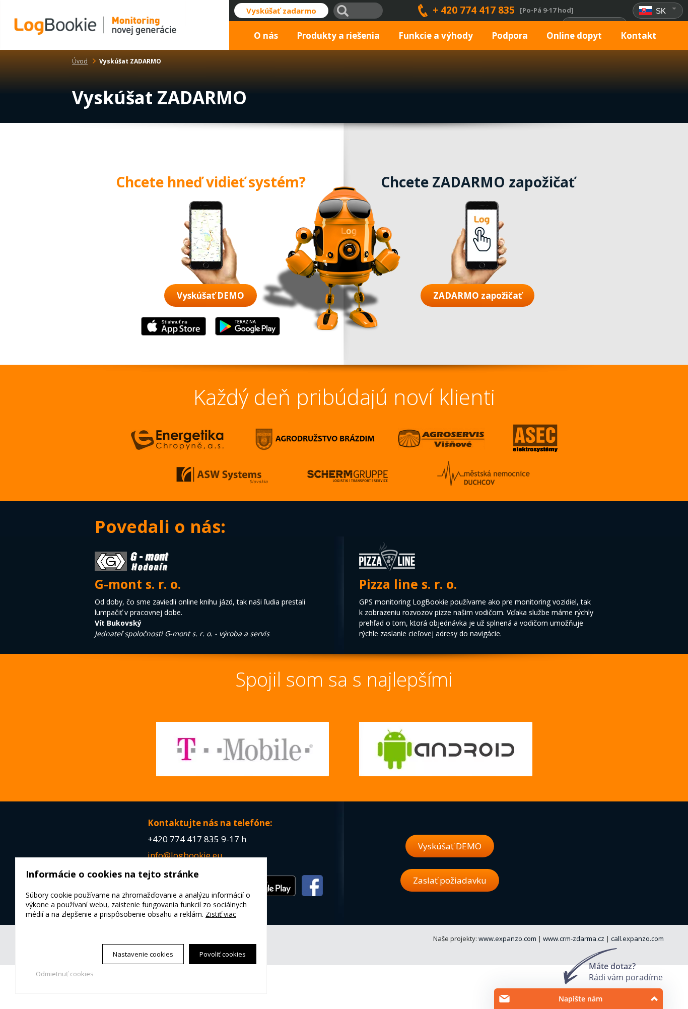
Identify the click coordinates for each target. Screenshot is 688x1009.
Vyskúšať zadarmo (281, 11)
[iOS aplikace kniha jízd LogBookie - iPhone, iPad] (173, 333)
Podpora (510, 35)
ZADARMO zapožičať (477, 295)
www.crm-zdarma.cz (573, 938)
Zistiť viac (220, 914)
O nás (266, 35)
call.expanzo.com (637, 938)
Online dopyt (574, 35)
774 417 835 (194, 839)
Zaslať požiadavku (450, 880)
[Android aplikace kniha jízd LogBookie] (247, 333)
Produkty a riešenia (338, 35)
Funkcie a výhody (435, 35)
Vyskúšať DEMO (210, 295)
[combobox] (658, 11)
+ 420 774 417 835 (474, 10)
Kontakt (638, 35)
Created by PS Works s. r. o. (69, 986)
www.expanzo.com (507, 938)
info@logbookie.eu (185, 855)
